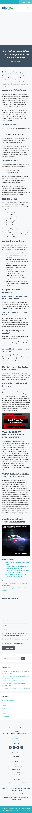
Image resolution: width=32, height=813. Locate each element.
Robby (19, 61)
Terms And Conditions (16, 775)
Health (4, 708)
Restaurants (5, 716)
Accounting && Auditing (9, 700)
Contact (16, 761)
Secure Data (16, 772)
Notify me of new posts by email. (13, 643)
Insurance (5, 711)
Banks (4, 705)
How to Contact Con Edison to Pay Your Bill (14, 680)
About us (16, 756)
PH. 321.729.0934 (25, 2)
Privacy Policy (16, 769)
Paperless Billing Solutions (16, 767)
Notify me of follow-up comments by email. (16, 639)
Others (4, 713)
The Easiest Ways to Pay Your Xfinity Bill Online (16, 688)
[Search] (23, 658)
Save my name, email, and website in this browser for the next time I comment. (16, 634)
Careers (16, 759)
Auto (5, 581)
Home (16, 764)
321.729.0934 (16, 739)
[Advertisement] (16, 28)
